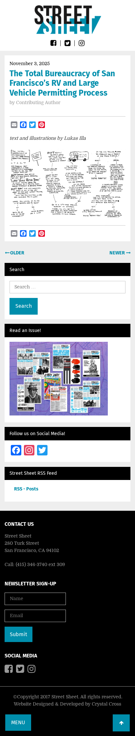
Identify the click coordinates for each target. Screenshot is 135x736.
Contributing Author (38, 102)
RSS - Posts (26, 489)
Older (16, 253)
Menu (18, 722)
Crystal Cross (106, 704)
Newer (117, 253)
